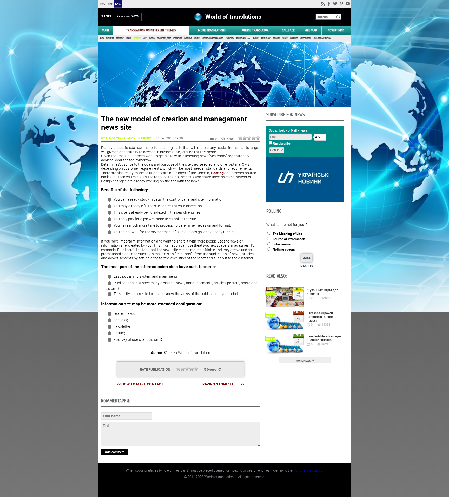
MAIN (105, 30)
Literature (177, 38)
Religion (276, 38)
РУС (102, 3)
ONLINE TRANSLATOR (255, 30)
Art (144, 38)
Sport (284, 38)
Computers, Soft (164, 38)
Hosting (217, 172)
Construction (305, 38)
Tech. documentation (322, 38)
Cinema (152, 38)
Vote (307, 258)
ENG (118, 3)
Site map (311, 30)
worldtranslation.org (307, 470)
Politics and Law (243, 38)
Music (196, 38)
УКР (110, 3)
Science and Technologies (212, 38)
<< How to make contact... (141, 384)
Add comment (114, 452)
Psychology (266, 38)
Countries (294, 38)
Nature (256, 38)
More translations (212, 30)
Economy (120, 38)
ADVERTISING (336, 30)
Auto (102, 38)
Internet (137, 38)
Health (128, 38)
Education (230, 38)
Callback (288, 30)
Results (306, 266)
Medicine (188, 38)
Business (110, 38)
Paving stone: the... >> (223, 384)
